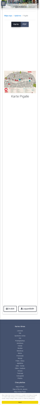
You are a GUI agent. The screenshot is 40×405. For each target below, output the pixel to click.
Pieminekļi (20, 356)
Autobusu (20, 343)
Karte (16, 24)
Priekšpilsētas (20, 341)
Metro (20, 353)
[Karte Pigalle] (20, 82)
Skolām (20, 348)
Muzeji (20, 358)
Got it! (20, 402)
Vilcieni (20, 371)
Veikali (20, 346)
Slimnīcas (20, 351)
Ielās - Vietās (20, 366)
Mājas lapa (8, 16)
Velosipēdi (20, 376)
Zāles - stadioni (20, 368)
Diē (20, 333)
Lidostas (20, 331)
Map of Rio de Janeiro (20, 389)
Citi (20, 338)
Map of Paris (20, 387)
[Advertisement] (20, 47)
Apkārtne (17, 16)
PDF (25, 24)
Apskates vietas (20, 336)
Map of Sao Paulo (20, 392)
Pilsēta (20, 378)
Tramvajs (20, 373)
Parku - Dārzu (20, 361)
